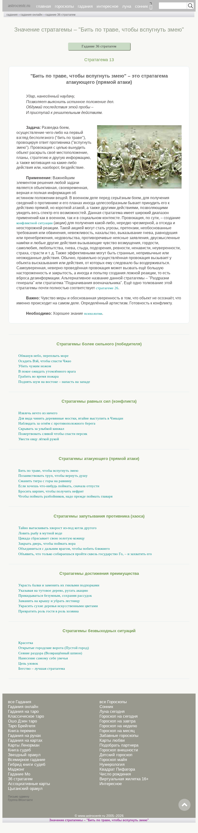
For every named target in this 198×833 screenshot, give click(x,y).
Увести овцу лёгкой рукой (38, 439)
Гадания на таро (23, 711)
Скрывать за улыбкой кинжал (41, 429)
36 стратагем (20, 779)
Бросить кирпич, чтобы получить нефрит (51, 491)
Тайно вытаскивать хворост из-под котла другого (57, 528)
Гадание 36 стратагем (99, 46)
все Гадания (19, 702)
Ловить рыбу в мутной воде (40, 533)
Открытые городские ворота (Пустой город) (53, 648)
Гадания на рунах (24, 735)
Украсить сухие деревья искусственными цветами (58, 606)
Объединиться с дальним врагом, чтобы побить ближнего (64, 549)
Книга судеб (19, 750)
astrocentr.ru (19, 5)
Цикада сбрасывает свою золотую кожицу (51, 538)
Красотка (25, 643)
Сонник (106, 706)
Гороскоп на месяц (117, 730)
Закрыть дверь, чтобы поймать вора (47, 543)
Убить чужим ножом (34, 366)
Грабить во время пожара (38, 376)
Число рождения (115, 774)
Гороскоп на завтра (117, 721)
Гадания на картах (25, 740)
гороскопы (64, 6)
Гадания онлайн (23, 706)
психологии (93, 313)
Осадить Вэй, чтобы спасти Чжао (44, 361)
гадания (85, 6)
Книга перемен (22, 730)
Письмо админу (18, 796)
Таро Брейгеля (21, 726)
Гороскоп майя (113, 759)
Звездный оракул (24, 755)
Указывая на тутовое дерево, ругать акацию (53, 590)
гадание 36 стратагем (60, 14)
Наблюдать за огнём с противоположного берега (56, 423)
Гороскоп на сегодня (118, 716)
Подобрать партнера (118, 745)
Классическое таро (26, 716)
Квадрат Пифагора (117, 769)
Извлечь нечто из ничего (37, 413)
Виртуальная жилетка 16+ (123, 779)
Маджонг (16, 769)
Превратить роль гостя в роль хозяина (48, 611)
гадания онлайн (31, 14)
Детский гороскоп (115, 755)
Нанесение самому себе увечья (43, 658)
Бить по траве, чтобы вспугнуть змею (48, 470)
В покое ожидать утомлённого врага (47, 371)
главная (43, 6)
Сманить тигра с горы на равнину (45, 481)
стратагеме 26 (107, 288)
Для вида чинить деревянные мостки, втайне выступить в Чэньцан (70, 418)
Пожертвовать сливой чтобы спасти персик (52, 434)
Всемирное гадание (26, 759)
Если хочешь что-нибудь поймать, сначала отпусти (58, 486)
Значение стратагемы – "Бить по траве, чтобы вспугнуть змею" (99, 820)
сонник (141, 6)
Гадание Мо (19, 774)
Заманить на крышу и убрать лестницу (49, 601)
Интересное (110, 783)
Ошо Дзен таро (22, 721)
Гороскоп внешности (118, 750)
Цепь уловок (28, 663)
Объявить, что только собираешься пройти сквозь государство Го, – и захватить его (85, 554)
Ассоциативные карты (29, 783)
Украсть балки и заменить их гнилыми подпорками (58, 585)
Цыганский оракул (25, 788)
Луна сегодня (112, 711)
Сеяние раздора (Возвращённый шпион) (50, 653)
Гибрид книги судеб (26, 764)
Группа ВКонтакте (20, 800)
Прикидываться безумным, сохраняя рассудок (55, 595)
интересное (107, 6)
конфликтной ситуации (34, 223)
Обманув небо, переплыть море (43, 356)
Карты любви (112, 740)
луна (126, 6)
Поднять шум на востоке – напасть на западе (54, 382)
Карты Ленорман (23, 745)
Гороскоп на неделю (118, 726)
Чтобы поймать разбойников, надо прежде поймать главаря (65, 496)
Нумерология (112, 764)
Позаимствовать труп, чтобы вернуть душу (53, 476)
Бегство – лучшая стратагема (41, 668)
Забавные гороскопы (118, 735)
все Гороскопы (113, 702)
